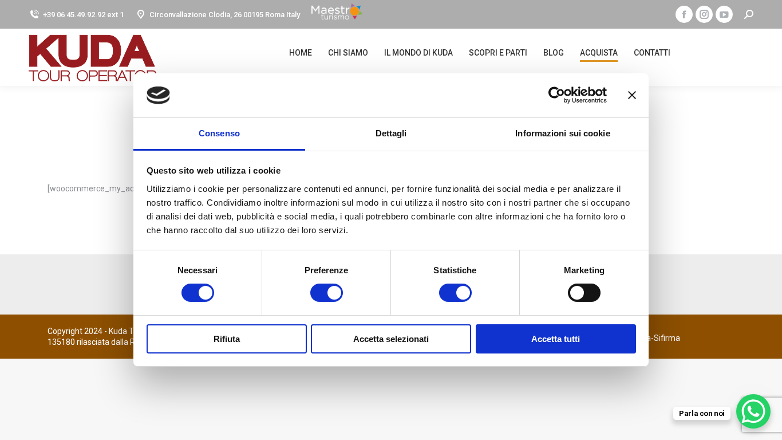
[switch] (314, 293)
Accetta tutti (555, 339)
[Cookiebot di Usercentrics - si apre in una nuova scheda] (557, 95)
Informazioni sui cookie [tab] (562, 133)
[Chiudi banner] (632, 95)
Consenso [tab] (219, 133)
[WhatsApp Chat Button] (753, 411)
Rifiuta (227, 339)
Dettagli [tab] (391, 133)
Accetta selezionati (391, 339)
